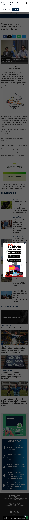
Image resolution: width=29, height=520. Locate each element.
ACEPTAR (15, 9)
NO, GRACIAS (6, 9)
